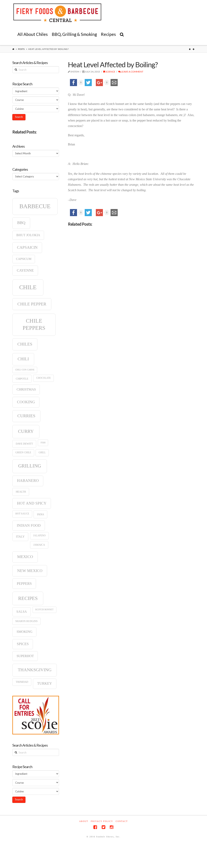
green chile (23, 452)
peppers (24, 584)
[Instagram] (111, 827)
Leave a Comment (132, 71)
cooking (26, 402)
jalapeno (39, 535)
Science (110, 71)
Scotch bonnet (44, 609)
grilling (29, 465)
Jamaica (39, 544)
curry (26, 431)
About (83, 821)
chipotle (22, 378)
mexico (25, 556)
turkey (44, 683)
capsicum (23, 258)
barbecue (35, 206)
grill (42, 452)
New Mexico (29, 571)
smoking (24, 632)
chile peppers (34, 324)
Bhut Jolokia (28, 235)
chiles (24, 344)
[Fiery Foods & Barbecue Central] (57, 13)
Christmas (26, 389)
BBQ (21, 222)
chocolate (43, 378)
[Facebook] (95, 827)
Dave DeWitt (24, 443)
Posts (21, 49)
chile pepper (31, 304)
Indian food (29, 525)
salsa (21, 611)
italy (20, 536)
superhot (25, 656)
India (40, 514)
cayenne (25, 270)
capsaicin (27, 247)
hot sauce (22, 513)
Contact (122, 821)
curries (26, 416)
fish (43, 443)
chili (23, 358)
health (21, 491)
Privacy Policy (102, 821)
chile (28, 287)
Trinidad (22, 681)
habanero (28, 480)
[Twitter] (103, 827)
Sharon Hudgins (26, 621)
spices (23, 644)
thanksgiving (35, 669)
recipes (28, 598)
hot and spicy (31, 503)
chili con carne (25, 370)
